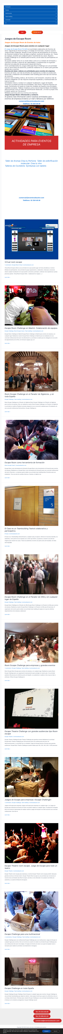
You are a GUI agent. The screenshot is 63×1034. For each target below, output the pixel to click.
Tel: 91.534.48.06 (42, 1012)
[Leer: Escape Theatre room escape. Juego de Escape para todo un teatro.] (31, 843)
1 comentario (8, 265)
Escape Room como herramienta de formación (24, 462)
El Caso (6, 533)
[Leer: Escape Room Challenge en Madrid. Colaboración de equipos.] (31, 305)
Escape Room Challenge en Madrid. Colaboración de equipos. (31, 328)
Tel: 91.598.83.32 (42, 1016)
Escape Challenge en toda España (19, 988)
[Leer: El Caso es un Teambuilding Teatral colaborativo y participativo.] (31, 505)
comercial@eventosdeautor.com (31, 101)
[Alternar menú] (56, 6)
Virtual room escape (13, 262)
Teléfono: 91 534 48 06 (31, 104)
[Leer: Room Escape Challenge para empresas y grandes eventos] (31, 642)
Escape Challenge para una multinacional (22, 934)
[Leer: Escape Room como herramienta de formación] (31, 439)
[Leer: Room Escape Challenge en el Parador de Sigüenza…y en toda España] (31, 371)
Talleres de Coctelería (15, 166)
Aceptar (46, 1031)
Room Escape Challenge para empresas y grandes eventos (30, 665)
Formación (8, 6)
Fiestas (7, 10)
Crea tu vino (36, 163)
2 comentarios (8, 937)
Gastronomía (8, 13)
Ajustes (55, 1031)
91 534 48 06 (37, 32)
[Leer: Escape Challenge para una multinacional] (31, 911)
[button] (24, 32)
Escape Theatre (9, 736)
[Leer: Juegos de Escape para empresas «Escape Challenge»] (31, 777)
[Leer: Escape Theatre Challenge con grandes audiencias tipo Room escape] (31, 708)
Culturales (7, 19)
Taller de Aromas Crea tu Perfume (20, 161)
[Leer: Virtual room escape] (31, 239)
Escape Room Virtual (17, 265)
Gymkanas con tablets (36, 166)
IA (5, 23)
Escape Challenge (9, 331)
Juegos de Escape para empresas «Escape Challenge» (28, 800)
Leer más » (7, 277)
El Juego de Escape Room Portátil (16, 49)
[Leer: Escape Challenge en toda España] (31, 971)
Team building (8, 16)
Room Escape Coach (19, 331)
